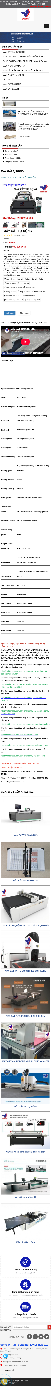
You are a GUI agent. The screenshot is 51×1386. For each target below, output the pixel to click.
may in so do (11, 283)
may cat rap (30, 296)
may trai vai (24, 283)
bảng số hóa (11, 292)
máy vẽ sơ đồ (24, 292)
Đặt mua (9, 313)
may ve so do (39, 292)
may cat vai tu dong (14, 296)
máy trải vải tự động (14, 287)
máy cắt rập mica (13, 279)
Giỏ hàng (24, 313)
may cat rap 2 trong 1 (14, 300)
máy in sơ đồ (28, 279)
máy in (40, 279)
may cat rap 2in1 (33, 300)
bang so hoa (30, 287)
